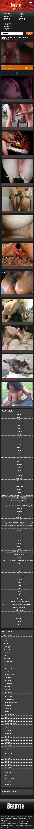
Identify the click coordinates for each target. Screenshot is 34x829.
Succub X (6, 748)
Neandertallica (8, 754)
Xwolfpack (6, 30)
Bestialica (6, 784)
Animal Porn (23, 13)
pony (17, 68)
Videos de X (7, 708)
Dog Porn (6, 680)
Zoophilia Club (8, 699)
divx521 (13, 68)
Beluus (5, 776)
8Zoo (5, 739)
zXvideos (6, 16)
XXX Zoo (6, 758)
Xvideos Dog (7, 15)
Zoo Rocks (6, 13)
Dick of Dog (7, 761)
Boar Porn (6, 705)
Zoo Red (6, 689)
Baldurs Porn (7, 773)
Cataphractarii (8, 24)
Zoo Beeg (6, 745)
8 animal (22, 7)
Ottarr (5, 717)
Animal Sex (7, 23)
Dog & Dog (7, 696)
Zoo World (6, 781)
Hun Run (6, 736)
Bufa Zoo (6, 733)
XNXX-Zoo (6, 730)
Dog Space (7, 692)
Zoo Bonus (7, 26)
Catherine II (22, 15)
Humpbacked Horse (9, 702)
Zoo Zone (6, 18)
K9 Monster (7, 683)
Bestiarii (6, 686)
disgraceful (8, 68)
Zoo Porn (6, 767)
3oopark (6, 742)
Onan (21, 16)
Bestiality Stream (9, 723)
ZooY (5, 727)
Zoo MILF (22, 18)
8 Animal (6, 751)
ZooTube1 (6, 764)
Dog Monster (7, 720)
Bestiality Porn (8, 28)
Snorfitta (6, 711)
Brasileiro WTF (8, 779)
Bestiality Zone (8, 714)
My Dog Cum (7, 20)
